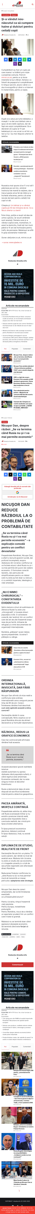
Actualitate (11, 11)
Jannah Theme (6, 1208)
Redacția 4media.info (10, 35)
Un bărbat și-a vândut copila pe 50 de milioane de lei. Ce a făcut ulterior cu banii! (17, 207)
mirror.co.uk (6, 77)
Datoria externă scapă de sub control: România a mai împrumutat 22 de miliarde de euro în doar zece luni (18, 325)
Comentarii (27, 349)
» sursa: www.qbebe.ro (11, 242)
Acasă (5, 11)
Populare (15, 349)
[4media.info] (17, 4)
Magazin (14, 15)
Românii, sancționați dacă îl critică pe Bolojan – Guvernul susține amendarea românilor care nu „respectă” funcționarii (23, 171)
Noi (5, 349)
